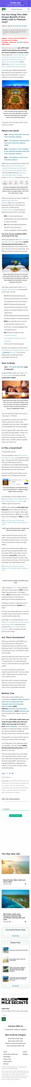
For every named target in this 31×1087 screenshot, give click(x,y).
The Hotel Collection (16, 367)
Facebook (9, 1029)
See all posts (15, 985)
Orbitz (14, 587)
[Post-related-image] (15, 865)
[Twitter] (9, 774)
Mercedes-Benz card (13, 175)
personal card (13, 64)
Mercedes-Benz (9, 624)
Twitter (16, 1029)
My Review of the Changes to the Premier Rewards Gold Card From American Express (16, 151)
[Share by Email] (12, 774)
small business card (18, 66)
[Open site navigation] (28, 9)
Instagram (23, 1029)
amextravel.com (7, 210)
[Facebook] (7, 774)
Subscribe (5, 1009)
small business (24, 622)
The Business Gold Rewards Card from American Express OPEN (14, 59)
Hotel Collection (11, 726)
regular (15, 622)
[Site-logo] (4, 9)
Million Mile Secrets (20, 26)
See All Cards (15, 935)
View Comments (15, 815)
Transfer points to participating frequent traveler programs (15, 338)
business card (10, 177)
